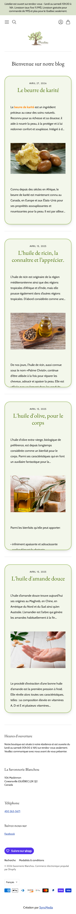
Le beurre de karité (38, 90)
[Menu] (7, 22)
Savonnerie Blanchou (23, 865)
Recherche (10, 860)
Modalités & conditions (31, 860)
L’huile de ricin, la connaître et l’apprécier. (38, 256)
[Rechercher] (14, 22)
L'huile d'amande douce (38, 578)
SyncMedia (46, 907)
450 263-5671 (12, 811)
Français (10, 882)
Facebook (9, 833)
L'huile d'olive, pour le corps (38, 419)
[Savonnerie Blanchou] (38, 38)
